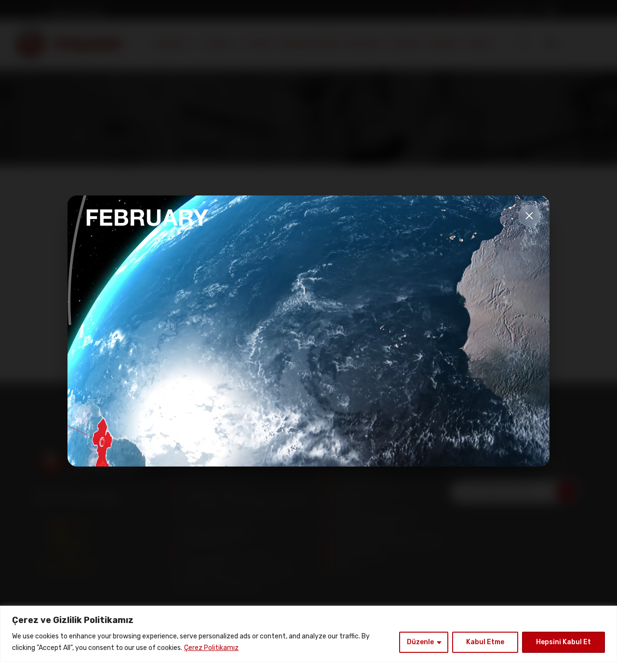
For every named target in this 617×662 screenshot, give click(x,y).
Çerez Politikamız (211, 648)
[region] (308, 634)
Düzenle (420, 642)
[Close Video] (529, 215)
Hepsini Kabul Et (563, 642)
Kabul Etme (485, 642)
